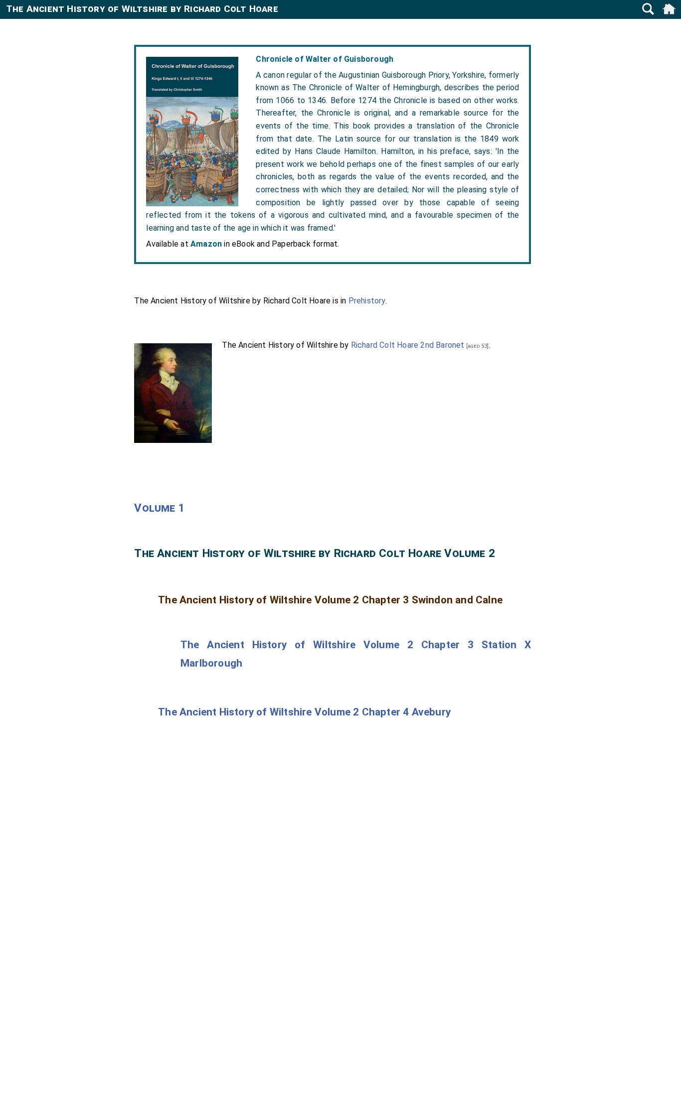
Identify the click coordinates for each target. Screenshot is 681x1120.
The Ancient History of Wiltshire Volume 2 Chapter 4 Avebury (304, 712)
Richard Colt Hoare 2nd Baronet (408, 345)
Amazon (206, 244)
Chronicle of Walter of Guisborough (324, 59)
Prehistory (366, 300)
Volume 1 (159, 507)
